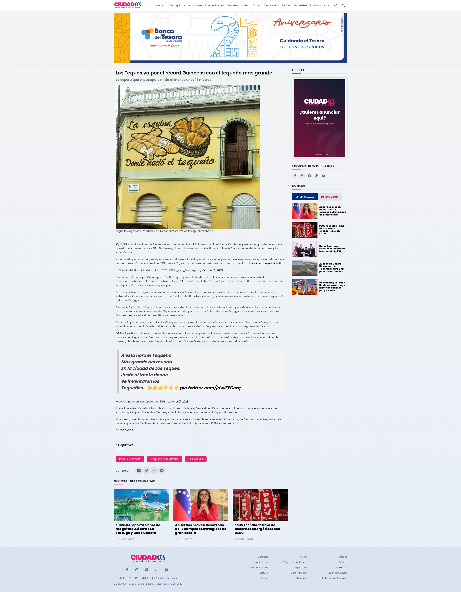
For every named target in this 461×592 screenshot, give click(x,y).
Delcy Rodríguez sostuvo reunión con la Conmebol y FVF (332, 249)
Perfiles (286, 5)
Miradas (342, 556)
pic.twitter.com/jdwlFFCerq (210, 388)
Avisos (304, 556)
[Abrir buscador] (343, 5)
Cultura (245, 5)
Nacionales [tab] (332, 196)
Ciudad (343, 562)
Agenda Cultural (337, 573)
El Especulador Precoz (294, 562)
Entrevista (341, 567)
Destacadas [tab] (307, 196)
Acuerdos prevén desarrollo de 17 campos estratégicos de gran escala (200, 529)
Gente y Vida (271, 5)
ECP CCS (171, 578)
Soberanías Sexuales (334, 578)
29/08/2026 (126, 539)
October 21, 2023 (212, 270)
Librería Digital (299, 573)
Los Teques (196, 459)
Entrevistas (300, 5)
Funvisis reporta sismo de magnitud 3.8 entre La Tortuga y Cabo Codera (138, 529)
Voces (257, 5)
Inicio (150, 5)
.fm (136, 578)
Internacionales (214, 5)
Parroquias (176, 5)
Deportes (232, 5)
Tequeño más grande (164, 459)
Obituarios (301, 578)
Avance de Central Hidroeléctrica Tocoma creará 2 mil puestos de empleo (331, 267)
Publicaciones (318, 5)
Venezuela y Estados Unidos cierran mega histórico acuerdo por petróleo (332, 286)
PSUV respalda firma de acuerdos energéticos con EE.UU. (257, 529)
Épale (145, 578)
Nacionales (195, 5)
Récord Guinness (129, 459)
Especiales (301, 567)
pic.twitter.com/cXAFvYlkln (265, 263)
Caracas (161, 5)
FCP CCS (157, 578)
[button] (319, 118)
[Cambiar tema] (335, 5)
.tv (129, 578)
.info (121, 578)
